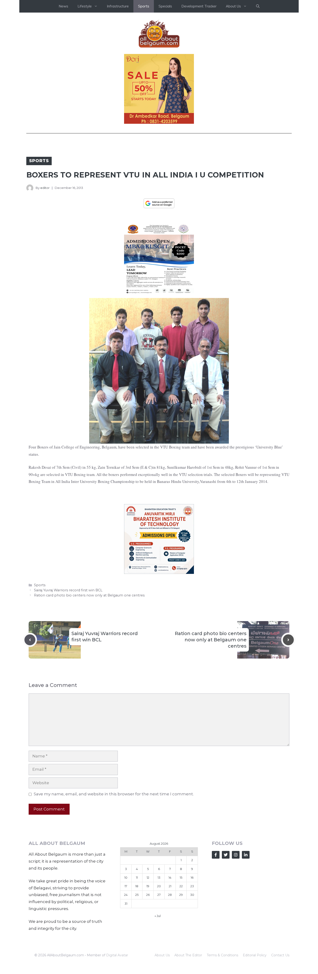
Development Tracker (199, 6)
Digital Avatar (117, 955)
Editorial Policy (255, 955)
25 (137, 895)
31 (126, 903)
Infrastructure (118, 6)
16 (192, 877)
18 (136, 886)
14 (170, 877)
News (63, 6)
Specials (165, 6)
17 (126, 886)
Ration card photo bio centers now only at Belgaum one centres (89, 595)
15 (181, 877)
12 (148, 877)
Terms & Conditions (222, 955)
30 (192, 895)
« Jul (158, 916)
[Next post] (288, 640)
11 (137, 877)
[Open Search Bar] (257, 6)
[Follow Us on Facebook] (216, 855)
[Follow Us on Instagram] (236, 855)
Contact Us (280, 955)
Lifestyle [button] (85, 6)
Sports (143, 6)
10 (125, 877)
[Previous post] (30, 640)
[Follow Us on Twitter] (226, 855)
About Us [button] (233, 6)
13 (159, 877)
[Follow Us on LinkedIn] (246, 855)
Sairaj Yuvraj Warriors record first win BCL (68, 590)
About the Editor (188, 955)
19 (147, 886)
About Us (162, 955)
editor (45, 188)
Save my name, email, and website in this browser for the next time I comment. (114, 794)
